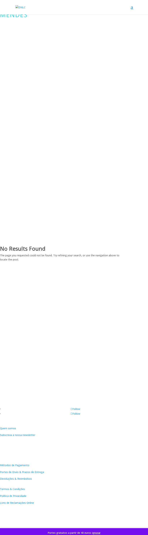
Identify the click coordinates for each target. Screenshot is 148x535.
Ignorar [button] (96, 532)
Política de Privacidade (13, 496)
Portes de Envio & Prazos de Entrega (22, 472)
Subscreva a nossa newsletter (17, 435)
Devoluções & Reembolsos (16, 478)
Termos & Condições (12, 489)
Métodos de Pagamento (14, 465)
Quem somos (8, 428)
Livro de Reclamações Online (17, 502)
